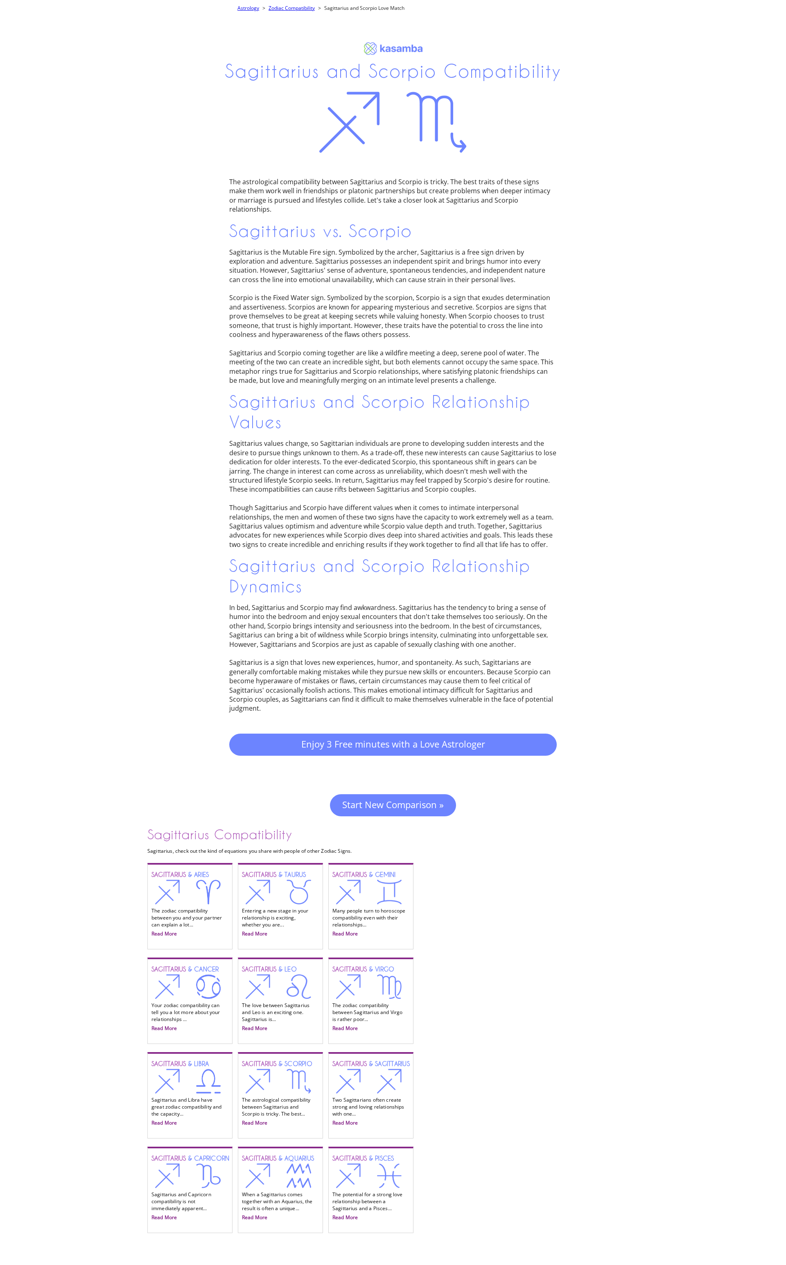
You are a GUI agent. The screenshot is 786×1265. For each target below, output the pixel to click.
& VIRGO (367, 999)
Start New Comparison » (393, 804)
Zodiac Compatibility (292, 8)
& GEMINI (368, 904)
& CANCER (185, 999)
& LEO (275, 999)
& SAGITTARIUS (371, 1093)
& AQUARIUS (278, 1188)
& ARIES (186, 904)
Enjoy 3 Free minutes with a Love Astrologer (393, 744)
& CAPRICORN (190, 1188)
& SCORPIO (277, 1093)
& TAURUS (275, 904)
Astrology (248, 8)
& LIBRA (186, 1093)
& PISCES (367, 1188)
